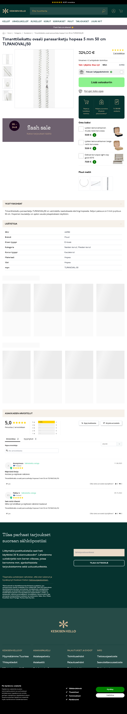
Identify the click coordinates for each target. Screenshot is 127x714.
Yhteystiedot (9, 662)
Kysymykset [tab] (28, 439)
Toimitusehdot (75, 656)
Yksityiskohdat (13, 204)
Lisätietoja (11, 224)
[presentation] (80, 70)
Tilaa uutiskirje (99, 563)
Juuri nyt (96, 22)
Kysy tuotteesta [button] (90, 423)
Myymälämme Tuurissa (15, 656)
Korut (47, 22)
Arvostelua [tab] (11, 439)
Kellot (6, 22)
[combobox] (69, 11)
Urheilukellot (20, 22)
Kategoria (18, 33)
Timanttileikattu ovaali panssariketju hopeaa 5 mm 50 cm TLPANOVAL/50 (58, 33)
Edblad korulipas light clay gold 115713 (97, 156)
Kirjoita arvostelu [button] (112, 423)
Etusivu (3, 33)
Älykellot (36, 22)
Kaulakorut (28, 33)
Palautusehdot (75, 662)
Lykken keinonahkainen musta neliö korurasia (95, 129)
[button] (116, 484)
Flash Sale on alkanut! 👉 (63, 27)
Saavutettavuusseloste (110, 662)
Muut (71, 22)
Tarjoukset (82, 22)
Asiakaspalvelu (41, 656)
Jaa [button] (9, 484)
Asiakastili (39, 662)
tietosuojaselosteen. (38, 580)
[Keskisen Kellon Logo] (14, 11)
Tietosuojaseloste (107, 656)
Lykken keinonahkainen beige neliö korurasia (98, 143)
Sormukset (59, 22)
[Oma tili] (114, 11)
